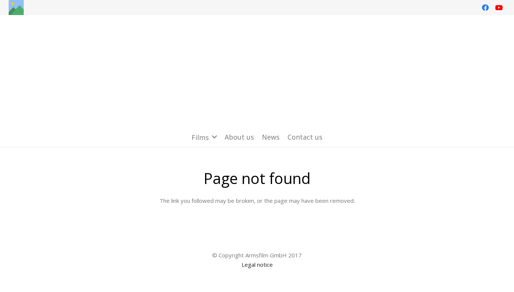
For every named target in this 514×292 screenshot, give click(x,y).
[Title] (16, 7)
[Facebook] (485, 7)
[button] (204, 137)
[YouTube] (499, 7)
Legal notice (257, 264)
